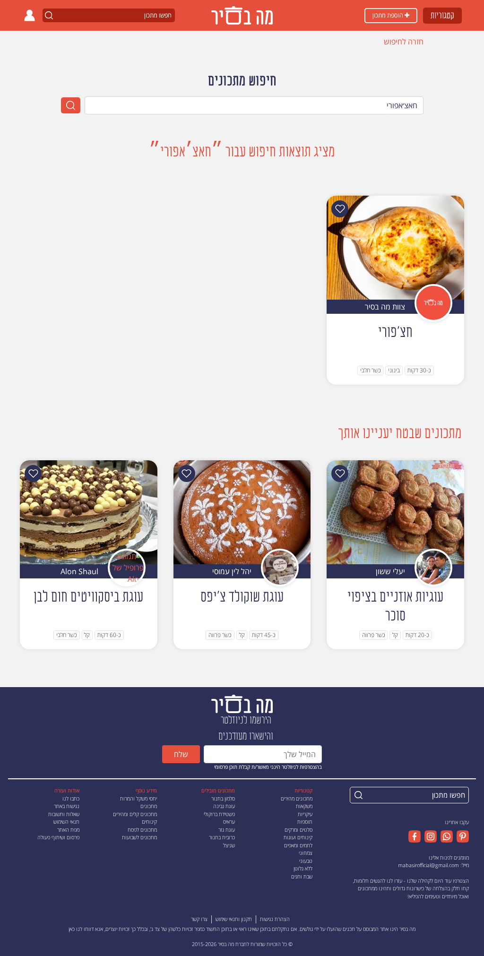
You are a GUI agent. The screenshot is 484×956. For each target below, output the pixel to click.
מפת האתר (68, 829)
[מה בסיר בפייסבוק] (414, 836)
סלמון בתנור (223, 798)
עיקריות (305, 814)
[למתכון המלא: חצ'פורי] (395, 246)
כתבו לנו (70, 798)
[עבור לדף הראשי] (242, 703)
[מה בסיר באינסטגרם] (429, 836)
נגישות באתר (66, 806)
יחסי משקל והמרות (138, 798)
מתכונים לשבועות (139, 837)
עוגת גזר (226, 829)
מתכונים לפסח (142, 829)
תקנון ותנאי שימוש (234, 918)
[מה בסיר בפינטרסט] (461, 836)
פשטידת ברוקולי (219, 814)
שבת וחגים (301, 876)
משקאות (304, 806)
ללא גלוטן (303, 868)
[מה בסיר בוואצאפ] (445, 836)
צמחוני (305, 852)
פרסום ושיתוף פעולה (58, 837)
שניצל (229, 845)
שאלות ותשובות (63, 814)
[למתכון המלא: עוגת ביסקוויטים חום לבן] (88, 511)
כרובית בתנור (222, 837)
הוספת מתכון (388, 15)
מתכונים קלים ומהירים (135, 814)
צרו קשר (199, 918)
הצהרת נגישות (275, 918)
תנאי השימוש (66, 821)
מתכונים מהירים (296, 798)
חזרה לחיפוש (404, 41)
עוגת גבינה (224, 806)
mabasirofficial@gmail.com (428, 865)
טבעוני (305, 860)
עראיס (229, 821)
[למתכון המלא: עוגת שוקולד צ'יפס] (242, 511)
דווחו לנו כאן (81, 928)
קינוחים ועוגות (298, 837)
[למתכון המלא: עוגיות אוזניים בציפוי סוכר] (395, 511)
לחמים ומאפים (298, 845)
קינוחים (149, 821)
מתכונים (148, 806)
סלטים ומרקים (298, 829)
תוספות (304, 821)
